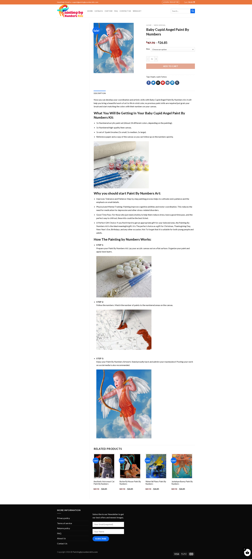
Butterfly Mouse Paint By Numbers (130, 482)
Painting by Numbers (124, 239)
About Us (61, 538)
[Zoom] (97, 69)
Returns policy (63, 528)
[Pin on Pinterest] (163, 83)
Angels (153, 77)
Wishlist (137, 11)
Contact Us (125, 11)
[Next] (195, 474)
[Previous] (94, 474)
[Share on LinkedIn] (172, 83)
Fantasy (164, 77)
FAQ (116, 11)
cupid (158, 77)
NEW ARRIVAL (160, 25)
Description (100, 93)
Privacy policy (63, 518)
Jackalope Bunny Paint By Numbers (182, 482)
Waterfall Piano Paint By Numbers (156, 482)
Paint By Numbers (140, 193)
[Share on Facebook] (148, 83)
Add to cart (170, 66)
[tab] (100, 93)
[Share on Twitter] (153, 83)
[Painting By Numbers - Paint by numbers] (70, 11)
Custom (108, 11)
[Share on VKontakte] (167, 83)
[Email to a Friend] (158, 83)
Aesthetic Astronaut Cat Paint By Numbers (104, 482)
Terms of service (64, 523)
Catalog (98, 11)
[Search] (192, 11)
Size (148, 49)
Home (90, 11)
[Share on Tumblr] (177, 83)
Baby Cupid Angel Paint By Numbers (166, 99)
